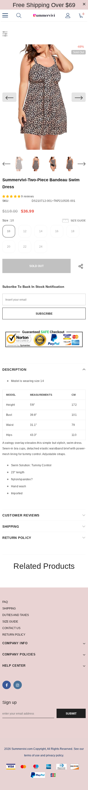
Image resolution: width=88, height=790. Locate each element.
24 (40, 246)
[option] (44, 97)
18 (72, 231)
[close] (84, 4)
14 (40, 231)
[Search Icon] (18, 15)
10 (8, 231)
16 (56, 231)
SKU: (5, 201)
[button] (11, 196)
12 (25, 231)
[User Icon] (67, 15)
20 (8, 246)
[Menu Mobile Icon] (5, 15)
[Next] (79, 97)
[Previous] (9, 97)
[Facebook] (6, 685)
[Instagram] (17, 685)
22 (25, 246)
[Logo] (44, 15)
